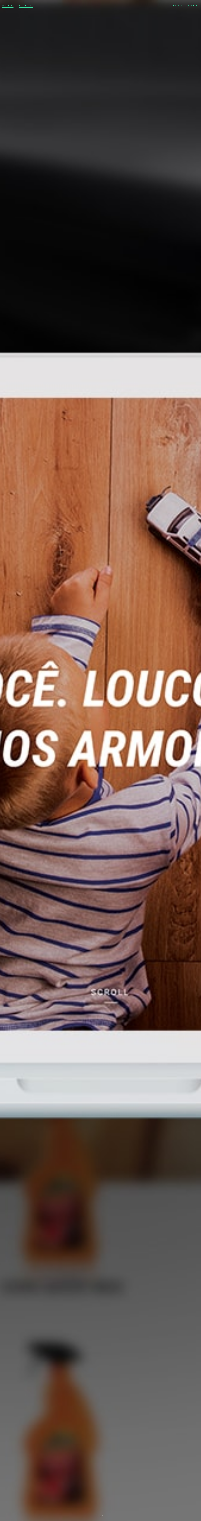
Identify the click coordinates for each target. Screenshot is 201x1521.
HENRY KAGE (186, 5)
